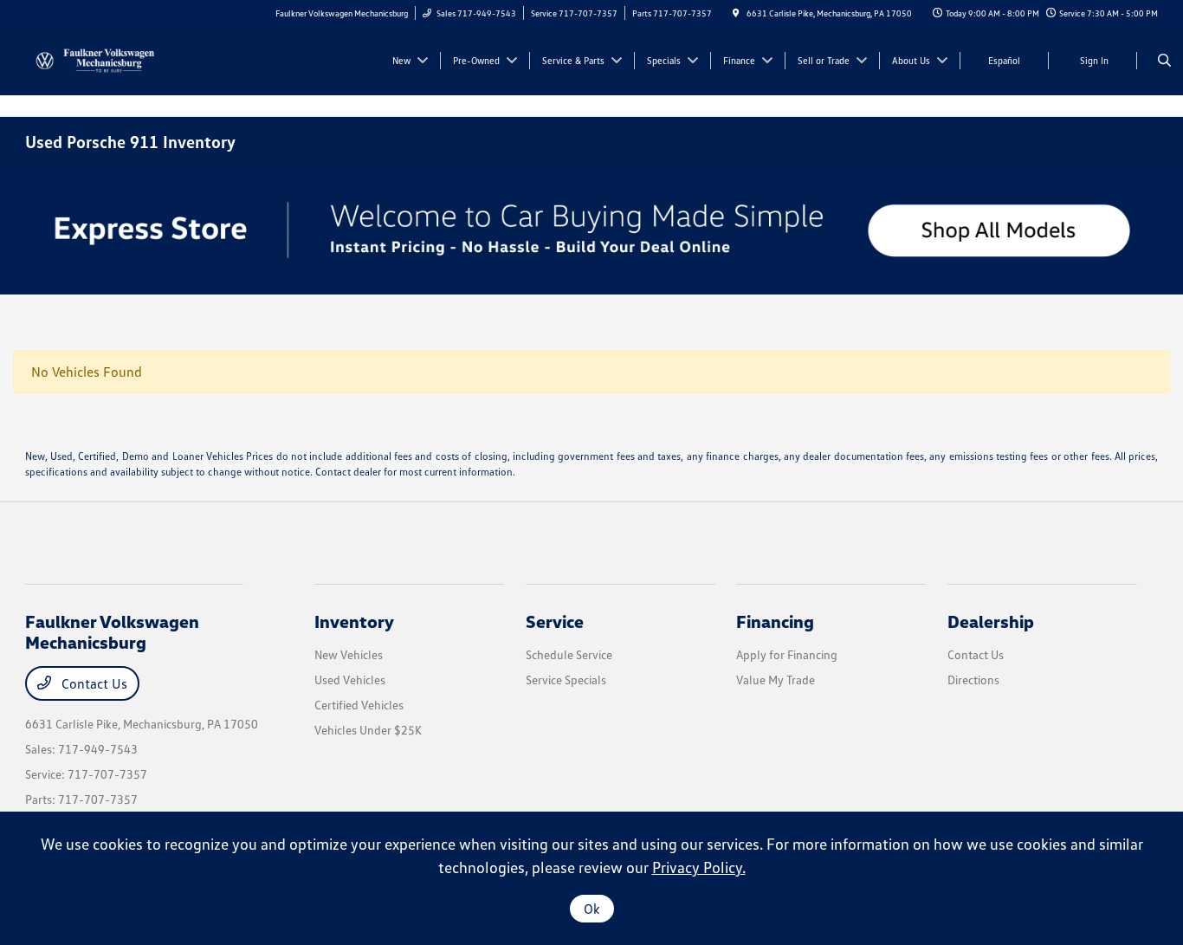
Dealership (990, 621)
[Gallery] (591, 230)
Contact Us (92, 683)
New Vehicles (348, 654)
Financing (775, 621)
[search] (1164, 60)
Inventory (354, 621)
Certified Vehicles (359, 704)
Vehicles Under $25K (368, 729)
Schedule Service (569, 654)
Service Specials (566, 679)
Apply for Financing (786, 654)
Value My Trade (775, 679)
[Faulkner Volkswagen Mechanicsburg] (103, 59)
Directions (973, 679)
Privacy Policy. (699, 867)
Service (555, 621)
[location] (736, 13)
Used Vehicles (349, 679)
